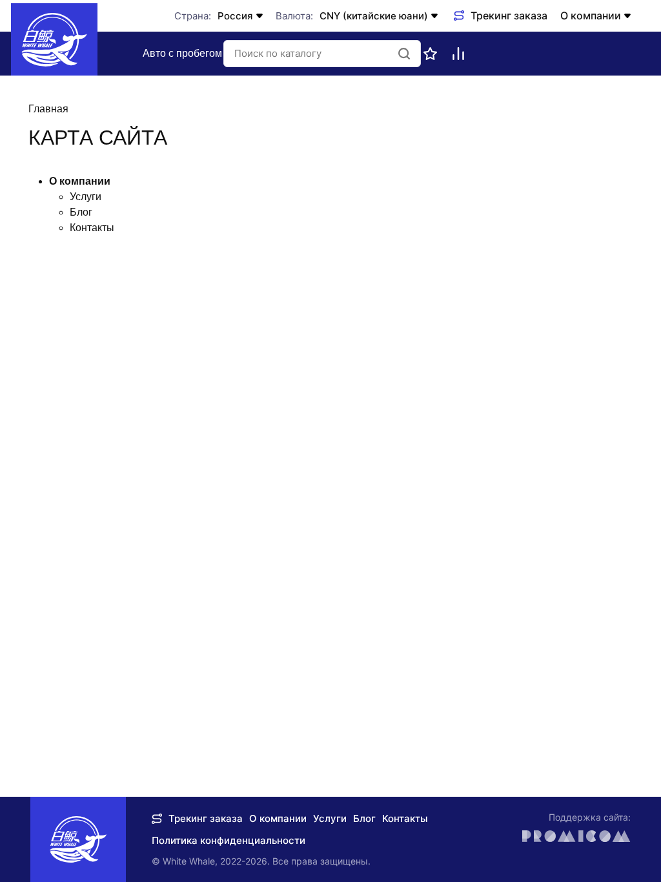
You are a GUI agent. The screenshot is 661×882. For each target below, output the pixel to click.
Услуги (85, 196)
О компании (590, 15)
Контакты (92, 227)
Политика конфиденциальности (228, 840)
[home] (54, 39)
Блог (81, 212)
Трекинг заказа (205, 818)
